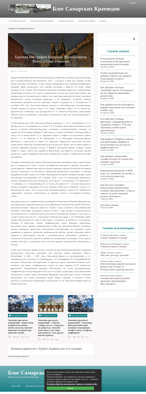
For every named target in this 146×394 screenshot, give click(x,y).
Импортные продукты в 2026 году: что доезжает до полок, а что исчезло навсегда (117, 173)
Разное (102, 21)
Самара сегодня (66, 21)
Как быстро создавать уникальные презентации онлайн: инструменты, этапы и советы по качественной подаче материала (117, 190)
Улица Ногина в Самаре (113, 246)
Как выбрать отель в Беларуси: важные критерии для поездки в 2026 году (117, 107)
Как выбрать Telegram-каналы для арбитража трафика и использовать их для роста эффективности (117, 143)
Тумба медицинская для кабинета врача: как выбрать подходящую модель (116, 75)
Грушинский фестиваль (42, 21)
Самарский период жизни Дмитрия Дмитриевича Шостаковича (115, 281)
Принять (70, 388)
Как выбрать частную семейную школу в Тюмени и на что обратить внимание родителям (116, 91)
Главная (132, 3)
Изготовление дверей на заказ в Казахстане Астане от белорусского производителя (118, 266)
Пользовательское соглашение (38, 386)
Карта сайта (16, 386)
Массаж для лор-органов (114, 255)
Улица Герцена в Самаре (113, 237)
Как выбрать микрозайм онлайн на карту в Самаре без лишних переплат (116, 159)
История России (17, 21)
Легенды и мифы (86, 21)
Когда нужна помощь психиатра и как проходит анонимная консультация (115, 61)
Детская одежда (109, 204)
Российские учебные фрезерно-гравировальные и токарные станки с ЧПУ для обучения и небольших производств (116, 124)
